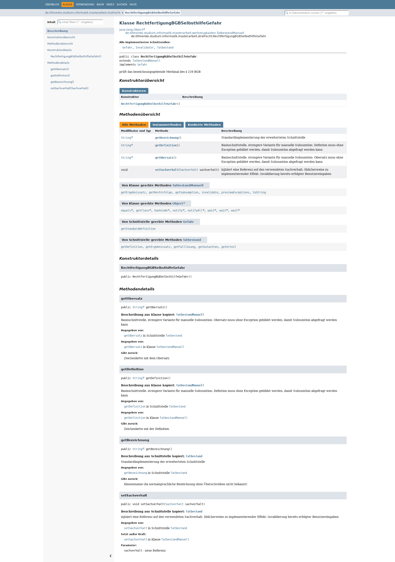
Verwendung (85, 4)
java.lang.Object (131, 29)
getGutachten (208, 246)
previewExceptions (235, 192)
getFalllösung (184, 246)
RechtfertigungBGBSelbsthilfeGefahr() (76, 56)
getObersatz (164, 157)
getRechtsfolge (160, 192)
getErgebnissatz (133, 192)
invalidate (210, 192)
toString (259, 192)
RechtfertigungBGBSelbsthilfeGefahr (152, 12)
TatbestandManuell (146, 60)
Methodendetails (58, 62)
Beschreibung (57, 30)
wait (211, 210)
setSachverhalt (166, 169)
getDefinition (166, 145)
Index (110, 4)
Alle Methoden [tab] (134, 124)
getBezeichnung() (62, 81)
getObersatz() (60, 69)
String (126, 137)
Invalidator (145, 47)
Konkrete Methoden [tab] (204, 124)
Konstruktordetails (59, 50)
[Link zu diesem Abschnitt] (167, 80)
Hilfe (133, 4)
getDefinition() (60, 75)
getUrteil (228, 246)
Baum (100, 4)
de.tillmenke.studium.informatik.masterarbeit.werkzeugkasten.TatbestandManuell (184, 33)
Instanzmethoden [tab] (167, 124)
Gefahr (127, 47)
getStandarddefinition (138, 228)
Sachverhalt (189, 169)
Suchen (122, 4)
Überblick (52, 4)
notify (177, 210)
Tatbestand (165, 47)
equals (126, 210)
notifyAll (195, 210)
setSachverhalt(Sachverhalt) (69, 88)
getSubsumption (186, 192)
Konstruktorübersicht (61, 37)
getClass (142, 210)
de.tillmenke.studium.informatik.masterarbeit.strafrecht (82, 12)
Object (177, 203)
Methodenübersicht (60, 43)
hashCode (160, 210)
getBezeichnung (166, 137)
